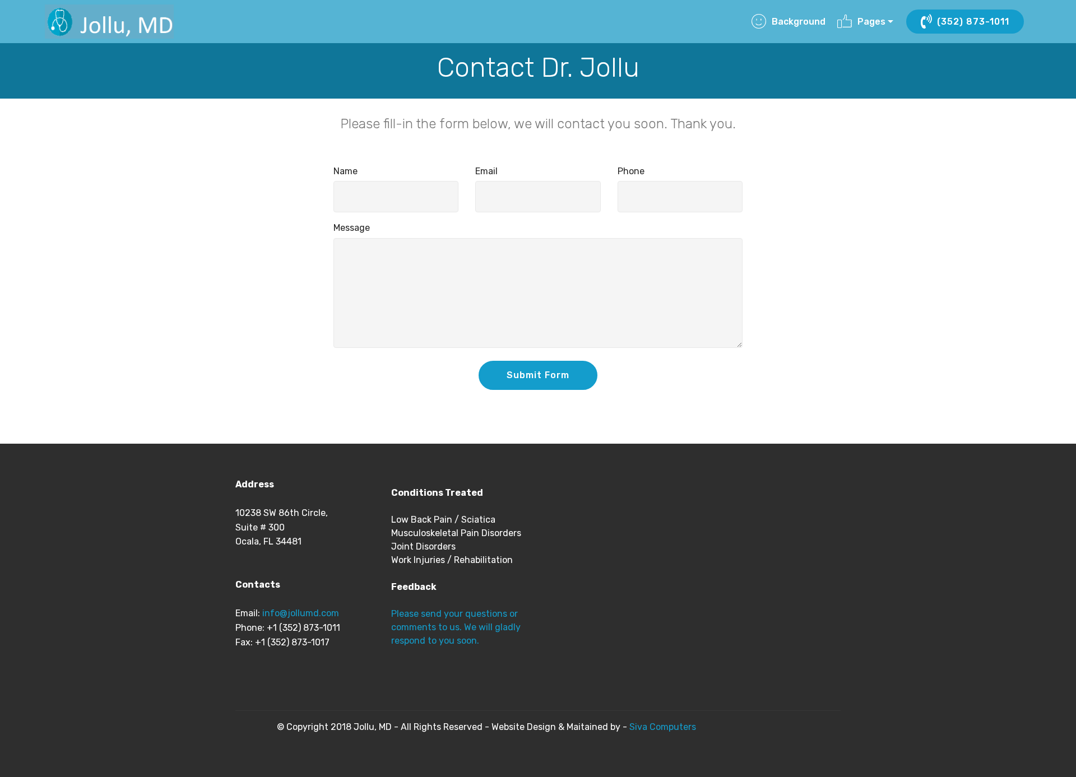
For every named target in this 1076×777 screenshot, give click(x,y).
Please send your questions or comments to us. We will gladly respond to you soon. (456, 627)
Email (486, 171)
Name (345, 171)
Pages (871, 21)
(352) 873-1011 (973, 21)
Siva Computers (661, 727)
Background (798, 21)
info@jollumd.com (300, 613)
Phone (631, 171)
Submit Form (538, 375)
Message (351, 227)
